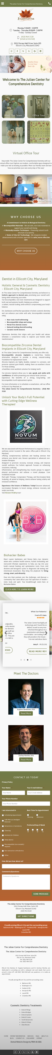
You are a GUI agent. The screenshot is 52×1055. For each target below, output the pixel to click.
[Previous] (6, 633)
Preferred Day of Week (36, 825)
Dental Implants (26, 1015)
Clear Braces (25, 1024)
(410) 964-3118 (27, 37)
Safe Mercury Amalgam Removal (12, 821)
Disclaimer (30, 1038)
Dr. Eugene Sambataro (23, 968)
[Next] (46, 633)
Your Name (7, 788)
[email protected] (27, 39)
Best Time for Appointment (38, 810)
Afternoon (40, 817)
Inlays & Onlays (26, 1022)
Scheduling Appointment (13, 815)
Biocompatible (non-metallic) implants (14, 845)
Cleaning (8, 830)
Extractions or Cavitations (13, 826)
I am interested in (9, 810)
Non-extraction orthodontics (14, 850)
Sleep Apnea (9, 840)
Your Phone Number (10, 799)
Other (6, 855)
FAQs (37, 1036)
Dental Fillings (25, 1010)
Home (6, 1036)
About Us (44, 1036)
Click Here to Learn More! (19, 589)
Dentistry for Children (12, 835)
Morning (30, 817)
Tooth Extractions (27, 1020)
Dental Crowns (26, 1017)
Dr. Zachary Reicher (40, 968)
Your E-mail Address (35, 788)
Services (30, 1036)
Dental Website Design (20, 1042)
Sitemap (39, 1038)
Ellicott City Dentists (8, 968)
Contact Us (20, 1038)
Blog (12, 1038)
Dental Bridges (26, 1012)
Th (43, 831)
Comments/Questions (10, 872)
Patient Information (17, 1036)
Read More (27, 713)
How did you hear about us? (12, 861)
